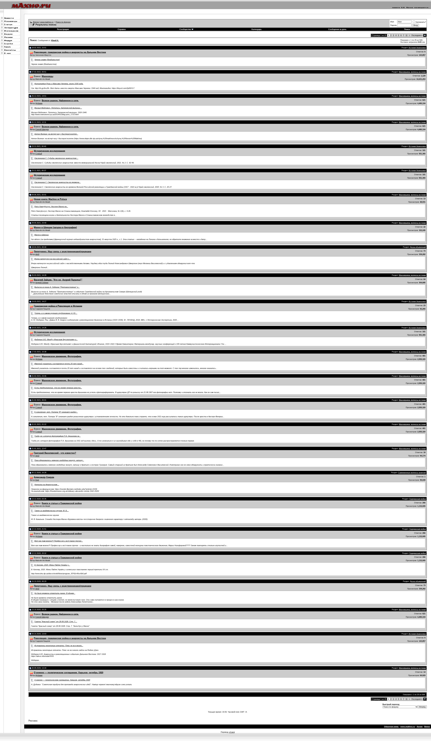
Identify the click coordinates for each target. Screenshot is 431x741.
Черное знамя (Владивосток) (47, 60)
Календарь (257, 29)
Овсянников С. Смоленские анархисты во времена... (57, 182)
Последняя (416, 35)
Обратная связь (391, 727)
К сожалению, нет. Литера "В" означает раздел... (56, 412)
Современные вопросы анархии (412, 473)
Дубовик (38, 103)
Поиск (407, 29)
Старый (38, 154)
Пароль (393, 25)
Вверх (427, 727)
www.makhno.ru (407, 727)
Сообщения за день (337, 29)
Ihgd (37, 480)
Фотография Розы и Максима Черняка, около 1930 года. (58, 84)
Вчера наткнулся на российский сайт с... (52, 259)
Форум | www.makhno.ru (43, 22)
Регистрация (63, 29)
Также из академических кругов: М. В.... (51, 511)
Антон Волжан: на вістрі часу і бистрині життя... (56, 134)
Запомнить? (421, 22)
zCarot (232, 732)
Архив (420, 727)
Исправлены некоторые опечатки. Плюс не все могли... (58, 646)
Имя (392, 22)
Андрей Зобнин (41, 283)
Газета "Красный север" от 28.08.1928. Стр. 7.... (55, 622)
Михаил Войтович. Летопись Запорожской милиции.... (58, 108)
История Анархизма (417, 48)
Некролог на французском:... (46, 485)
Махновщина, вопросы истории (412, 72)
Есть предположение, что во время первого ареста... (58, 388)
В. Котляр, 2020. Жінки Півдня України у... (52, 565)
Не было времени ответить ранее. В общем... (54, 593)
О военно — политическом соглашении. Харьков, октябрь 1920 (62, 680)
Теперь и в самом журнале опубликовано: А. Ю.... (55, 313)
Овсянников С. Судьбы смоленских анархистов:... (56, 158)
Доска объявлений (418, 247)
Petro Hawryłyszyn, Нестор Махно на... (51, 206)
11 (406, 35)
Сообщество (185, 29)
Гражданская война (417, 499)
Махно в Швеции (41, 235)
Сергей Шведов (42, 129)
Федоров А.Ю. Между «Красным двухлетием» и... (56, 339)
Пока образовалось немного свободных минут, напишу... (59, 460)
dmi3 (37, 254)
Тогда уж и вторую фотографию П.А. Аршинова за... (57, 436)
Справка (122, 29)
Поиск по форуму (63, 22)
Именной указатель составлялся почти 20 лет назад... (59, 364)
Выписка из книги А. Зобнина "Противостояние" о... (57, 287)
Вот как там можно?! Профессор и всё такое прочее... (58, 541)
